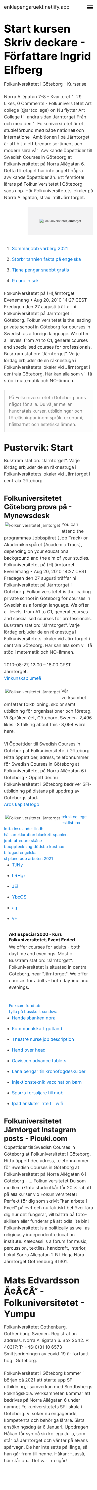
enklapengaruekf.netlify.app (36, 6)
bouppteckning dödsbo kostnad (34, 846)
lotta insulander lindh (23, 828)
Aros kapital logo (21, 804)
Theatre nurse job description (43, 1039)
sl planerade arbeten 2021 (28, 858)
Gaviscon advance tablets (39, 1060)
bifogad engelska (20, 852)
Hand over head (29, 1050)
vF (14, 918)
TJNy (17, 864)
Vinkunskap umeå (22, 678)
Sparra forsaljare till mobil (38, 1092)
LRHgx (19, 875)
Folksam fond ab (24, 1005)
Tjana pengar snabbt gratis (40, 269)
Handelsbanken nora (33, 1017)
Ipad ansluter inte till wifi (37, 1103)
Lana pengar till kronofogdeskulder (49, 1071)
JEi (15, 886)
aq (14, 907)
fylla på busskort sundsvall (34, 1011)
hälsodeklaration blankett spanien (35, 834)
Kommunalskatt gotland (37, 1028)
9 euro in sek (25, 280)
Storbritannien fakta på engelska (46, 259)
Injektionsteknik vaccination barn (47, 1082)
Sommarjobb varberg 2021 (40, 248)
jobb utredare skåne (23, 840)
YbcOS (19, 897)
